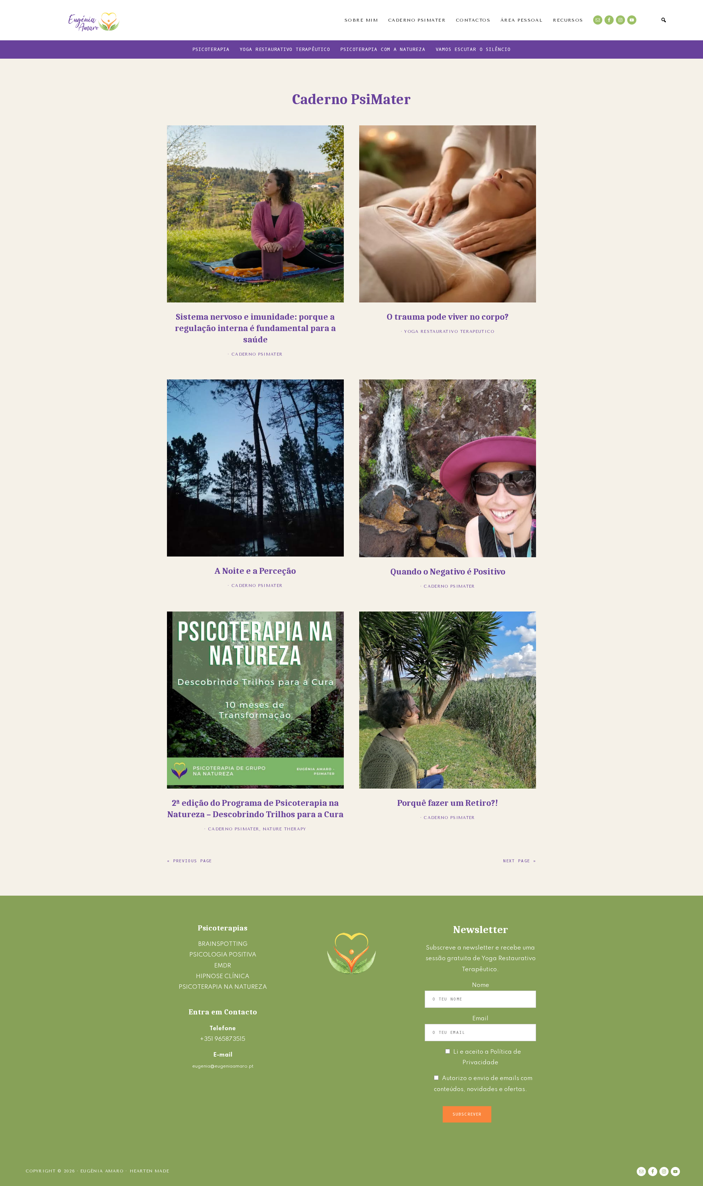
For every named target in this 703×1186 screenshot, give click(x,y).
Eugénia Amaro (94, 20)
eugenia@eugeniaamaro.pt (222, 1066)
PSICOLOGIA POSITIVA (222, 955)
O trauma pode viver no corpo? (448, 317)
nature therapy (284, 829)
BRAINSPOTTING (223, 944)
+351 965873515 (222, 1039)
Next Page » (519, 861)
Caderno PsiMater (257, 354)
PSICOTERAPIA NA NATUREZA (223, 987)
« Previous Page (189, 861)
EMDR (222, 966)
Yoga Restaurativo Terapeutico (449, 331)
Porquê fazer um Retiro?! (447, 803)
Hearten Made (149, 1171)
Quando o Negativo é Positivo (447, 571)
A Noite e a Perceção (255, 571)
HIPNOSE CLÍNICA (222, 976)
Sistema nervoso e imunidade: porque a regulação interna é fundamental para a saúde (255, 328)
